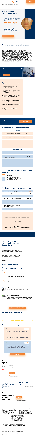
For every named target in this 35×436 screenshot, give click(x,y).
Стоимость (7, 40)
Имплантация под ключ (5, 383)
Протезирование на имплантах (6, 386)
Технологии (22, 40)
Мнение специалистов (14, 40)
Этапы (3, 40)
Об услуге (27, 40)
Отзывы (31, 40)
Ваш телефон (11, 365)
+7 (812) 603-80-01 (25, 383)
